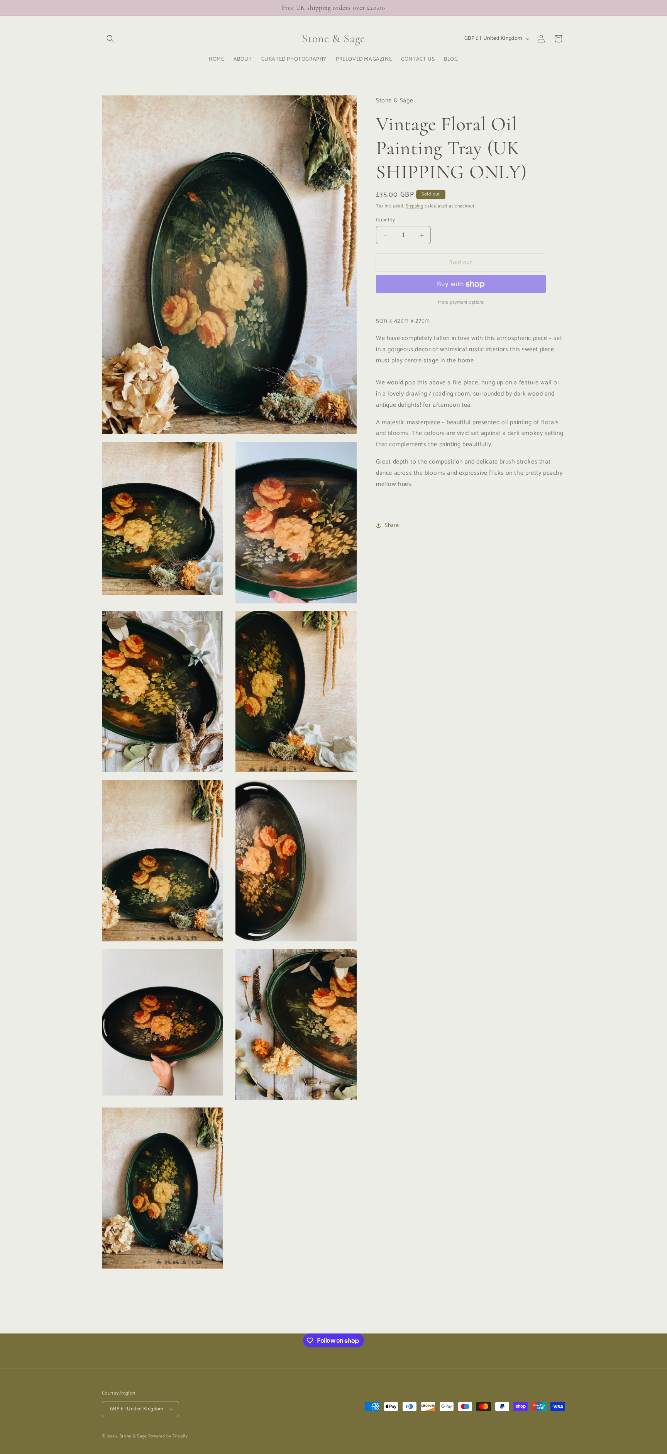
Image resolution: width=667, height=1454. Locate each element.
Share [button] (392, 525)
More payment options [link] (461, 302)
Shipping (414, 206)
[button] (110, 38)
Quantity (385, 220)
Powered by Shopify (168, 1436)
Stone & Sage (134, 1436)
